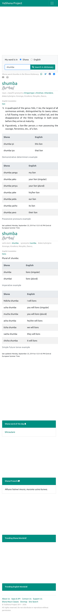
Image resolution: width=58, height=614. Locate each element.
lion (3, 104)
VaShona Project (12, 3)
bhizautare (10, 432)
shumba (9, 83)
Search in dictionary (43, 67)
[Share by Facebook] (50, 74)
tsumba (33, 243)
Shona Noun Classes (10, 602)
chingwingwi (29, 93)
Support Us (37, 599)
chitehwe (39, 93)
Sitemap (23, 602)
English (37, 59)
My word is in (11, 59)
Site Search (33, 602)
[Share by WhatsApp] (41, 74)
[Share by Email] (3, 77)
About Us (6, 599)
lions (4, 254)
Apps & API (16, 599)
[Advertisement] (29, 32)
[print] (7, 77)
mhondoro (48, 93)
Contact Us (26, 599)
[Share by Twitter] (45, 74)
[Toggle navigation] (52, 3)
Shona (25, 59)
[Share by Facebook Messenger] (54, 74)
